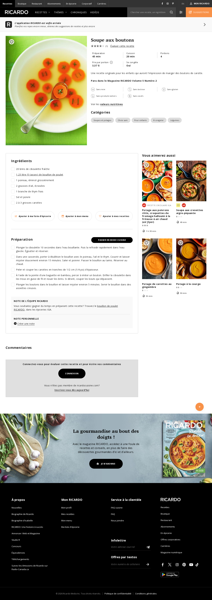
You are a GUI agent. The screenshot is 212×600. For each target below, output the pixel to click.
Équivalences (18, 552)
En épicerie (71, 3)
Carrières (101, 3)
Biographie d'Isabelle (22, 520)
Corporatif (87, 3)
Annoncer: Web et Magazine (26, 533)
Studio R (16, 539)
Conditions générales (146, 593)
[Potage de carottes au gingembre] (157, 258)
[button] (171, 12)
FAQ (113, 514)
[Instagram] (177, 565)
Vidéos (94, 12)
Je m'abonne (108, 463)
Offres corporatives (170, 539)
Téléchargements (20, 559)
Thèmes (59, 12)
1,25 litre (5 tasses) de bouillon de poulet (39, 174)
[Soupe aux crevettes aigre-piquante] (191, 181)
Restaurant (37, 3)
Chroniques (79, 12)
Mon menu (66, 520)
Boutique (22, 3)
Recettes (7, 3)
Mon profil (66, 507)
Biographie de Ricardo (23, 514)
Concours (16, 546)
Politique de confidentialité (118, 593)
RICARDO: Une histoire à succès (27, 526)
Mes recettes (67, 514)
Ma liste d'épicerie (70, 526)
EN (183, 3)
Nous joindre (117, 520)
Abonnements (54, 3)
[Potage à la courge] (191, 258)
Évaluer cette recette (122, 46)
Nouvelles (17, 507)
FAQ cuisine (117, 507)
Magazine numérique (171, 552)
